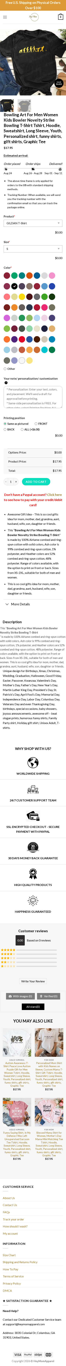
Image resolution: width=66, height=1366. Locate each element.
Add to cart (36, 481)
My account (10, 1233)
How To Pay (10, 1269)
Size (7, 242)
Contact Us (10, 1205)
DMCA (7, 1290)
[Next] (60, 62)
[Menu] (5, 17)
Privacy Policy (12, 1283)
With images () (22, 996)
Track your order (13, 1219)
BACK (10, 429)
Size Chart (9, 1255)
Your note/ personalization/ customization (31, 380)
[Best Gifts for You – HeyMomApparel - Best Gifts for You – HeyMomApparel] (33, 17)
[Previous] (6, 62)
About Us (9, 1198)
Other (11, 368)
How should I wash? (15, 1226)
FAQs (6, 1212)
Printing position (14, 418)
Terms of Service (13, 1276)
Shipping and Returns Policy (20, 1262)
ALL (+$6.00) (32, 429)
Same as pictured (17, 423)
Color (8, 267)
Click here (54, 495)
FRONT (42, 423)
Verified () (50, 996)
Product (9, 216)
